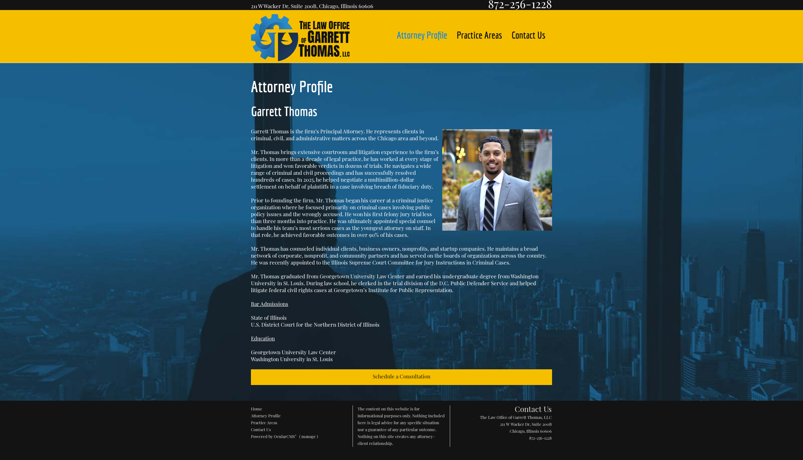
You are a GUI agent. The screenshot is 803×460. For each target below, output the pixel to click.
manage (308, 436)
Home (256, 408)
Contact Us (528, 34)
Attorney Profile (422, 34)
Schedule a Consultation (401, 376)
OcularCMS (285, 436)
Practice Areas (479, 34)
